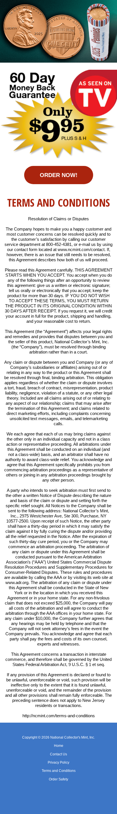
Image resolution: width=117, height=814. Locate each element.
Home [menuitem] (58, 746)
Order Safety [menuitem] (58, 779)
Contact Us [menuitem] (58, 754)
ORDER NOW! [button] (59, 175)
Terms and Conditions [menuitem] (59, 771)
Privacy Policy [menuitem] (58, 762)
